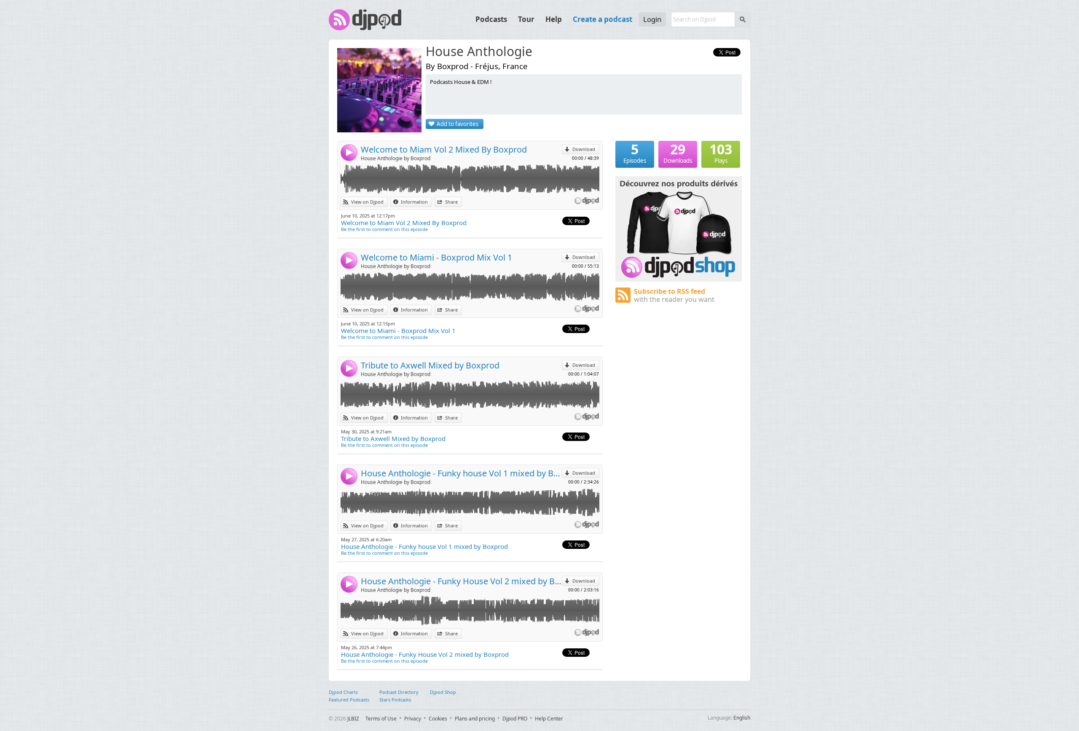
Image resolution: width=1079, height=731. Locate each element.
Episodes (634, 152)
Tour (526, 19)
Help (553, 19)
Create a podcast (602, 19)
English (741, 717)
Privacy (412, 718)
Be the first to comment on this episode (384, 229)
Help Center (549, 718)
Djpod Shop (443, 692)
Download (583, 149)
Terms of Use (381, 718)
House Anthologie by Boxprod (395, 158)
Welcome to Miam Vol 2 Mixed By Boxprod (444, 149)
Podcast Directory (399, 692)
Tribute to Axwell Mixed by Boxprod (430, 365)
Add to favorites (457, 124)
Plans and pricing (475, 718)
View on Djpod (367, 202)
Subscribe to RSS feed (674, 295)
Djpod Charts (343, 692)
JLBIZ (353, 718)
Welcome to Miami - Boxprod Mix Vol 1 (436, 257)
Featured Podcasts (349, 699)
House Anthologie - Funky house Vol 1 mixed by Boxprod (461, 473)
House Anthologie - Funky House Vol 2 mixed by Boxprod (461, 581)
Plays (720, 152)
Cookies (438, 718)
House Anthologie (479, 52)
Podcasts (491, 19)
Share (451, 202)
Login (652, 19)
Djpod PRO (514, 718)
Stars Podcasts (395, 699)
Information (414, 202)
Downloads (677, 152)
